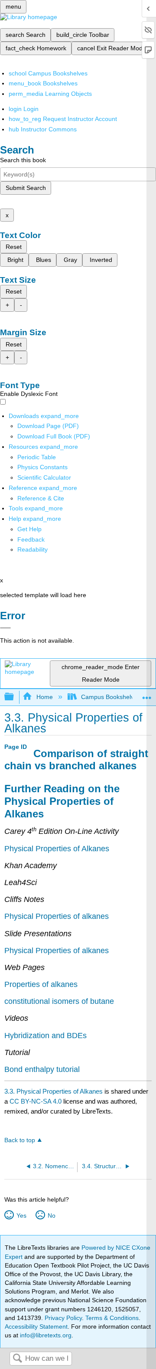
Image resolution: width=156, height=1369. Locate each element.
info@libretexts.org (45, 1335)
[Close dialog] (5, 627)
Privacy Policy (63, 1317)
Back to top (19, 1140)
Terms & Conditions (112, 1317)
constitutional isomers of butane (59, 1001)
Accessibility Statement (36, 1326)
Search (17, 1359)
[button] (31, 539)
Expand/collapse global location (147, 694)
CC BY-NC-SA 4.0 (36, 1101)
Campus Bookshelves (110, 696)
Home (44, 696)
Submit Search (26, 187)
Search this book (23, 160)
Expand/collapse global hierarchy (15, 697)
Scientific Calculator (44, 477)
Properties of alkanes (41, 984)
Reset (14, 246)
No (51, 1215)
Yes (21, 1215)
